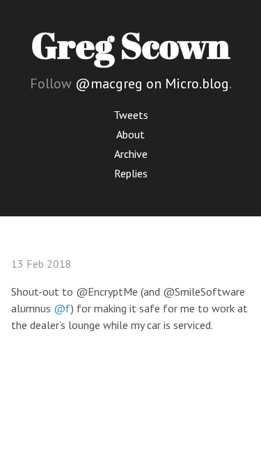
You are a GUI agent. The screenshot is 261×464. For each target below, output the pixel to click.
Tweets (130, 115)
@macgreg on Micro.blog (152, 83)
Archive (131, 154)
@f (62, 308)
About (130, 134)
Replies (131, 173)
